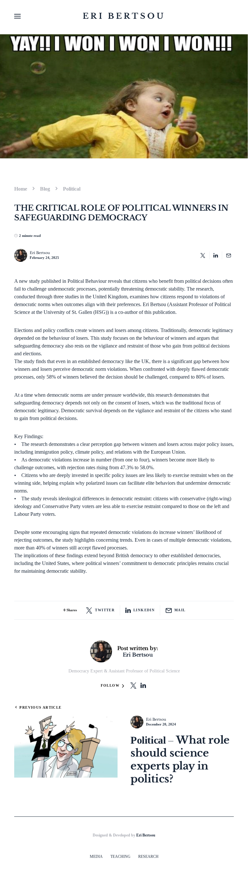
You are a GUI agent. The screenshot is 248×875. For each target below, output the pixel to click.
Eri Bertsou (124, 16)
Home (20, 189)
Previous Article (40, 707)
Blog (45, 189)
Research (148, 856)
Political (71, 189)
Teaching (120, 856)
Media (96, 856)
